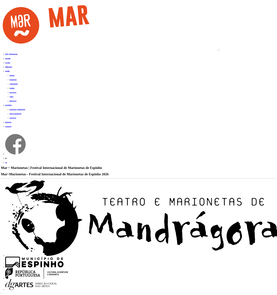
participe (8, 105)
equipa (12, 88)
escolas (7, 63)
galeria (12, 75)
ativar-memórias (15, 114)
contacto (8, 126)
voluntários (14, 84)
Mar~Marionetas (11, 54)
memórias (13, 80)
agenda (7, 58)
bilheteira (8, 67)
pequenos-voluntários (17, 109)
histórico (8, 122)
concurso (13, 118)
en (6, 162)
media (7, 71)
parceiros (13, 92)
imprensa (13, 101)
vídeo (11, 97)
